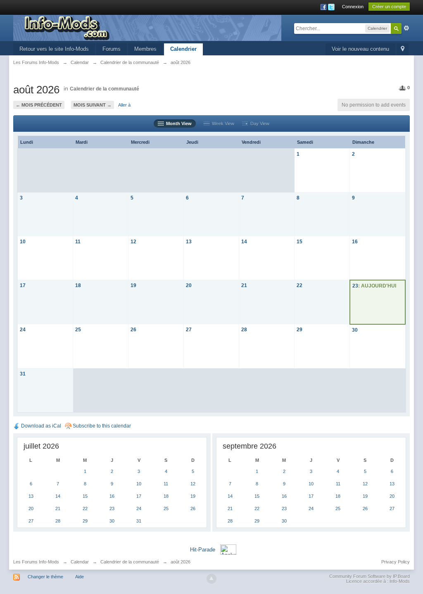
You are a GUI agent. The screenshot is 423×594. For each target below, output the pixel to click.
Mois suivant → (93, 104)
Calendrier (183, 49)
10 (23, 241)
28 (244, 329)
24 (23, 329)
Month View (178, 123)
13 (189, 241)
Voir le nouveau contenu (360, 49)
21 (244, 285)
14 (244, 241)
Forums (111, 49)
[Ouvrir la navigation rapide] (403, 49)
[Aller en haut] (211, 579)
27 (189, 329)
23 (355, 285)
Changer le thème (45, 576)
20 (189, 285)
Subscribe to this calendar (101, 426)
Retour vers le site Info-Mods (54, 49)
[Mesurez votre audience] (228, 549)
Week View (221, 123)
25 (78, 329)
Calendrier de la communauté (104, 89)
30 (355, 330)
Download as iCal (40, 426)
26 (133, 329)
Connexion (353, 6)
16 (355, 241)
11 (78, 241)
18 (78, 285)
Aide (79, 576)
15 (299, 241)
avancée (406, 28)
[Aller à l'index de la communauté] (147, 27)
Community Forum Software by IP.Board (369, 576)
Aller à (124, 104)
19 (133, 285)
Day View (258, 123)
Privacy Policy (395, 561)
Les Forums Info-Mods (36, 561)
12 (133, 241)
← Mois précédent (39, 104)
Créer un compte (389, 6)
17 (23, 285)
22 (299, 285)
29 (299, 329)
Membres (145, 49)
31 (23, 373)
